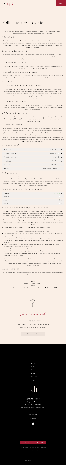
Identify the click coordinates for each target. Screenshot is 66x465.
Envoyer (43, 334)
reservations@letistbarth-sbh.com (33, 407)
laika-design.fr (35, 451)
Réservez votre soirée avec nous (33, 442)
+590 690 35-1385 (33, 399)
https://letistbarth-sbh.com (17, 41)
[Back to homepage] (10, 3)
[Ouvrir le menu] (4, 3)
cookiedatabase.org (39, 288)
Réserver (61, 3)
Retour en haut (33, 461)
